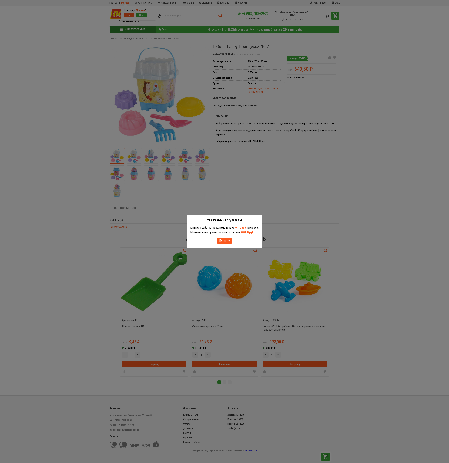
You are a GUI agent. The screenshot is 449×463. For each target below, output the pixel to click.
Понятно (224, 240)
